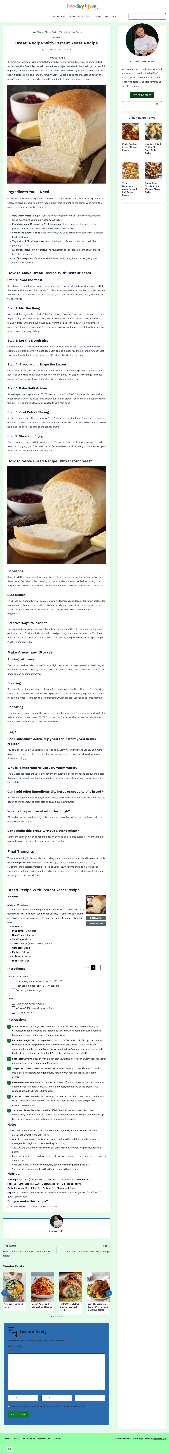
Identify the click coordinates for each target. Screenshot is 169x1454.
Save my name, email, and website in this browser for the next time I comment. (48, 1406)
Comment (15, 1356)
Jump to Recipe (56, 57)
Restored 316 (159, 1438)
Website (80, 1398)
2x (98, 967)
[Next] (109, 1293)
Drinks (88, 16)
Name (13, 1398)
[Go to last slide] (4, 1293)
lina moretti (49, 49)
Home (56, 16)
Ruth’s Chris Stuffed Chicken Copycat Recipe (69, 1307)
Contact (97, 16)
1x (93, 967)
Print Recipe (96, 923)
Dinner (81, 16)
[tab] (51, 1316)
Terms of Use (44, 1438)
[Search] (157, 104)
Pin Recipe (96, 918)
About (64, 16)
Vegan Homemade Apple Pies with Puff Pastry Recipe (129, 189)
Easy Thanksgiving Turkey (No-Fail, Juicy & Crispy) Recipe (98, 1307)
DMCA (16, 1438)
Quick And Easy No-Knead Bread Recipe (88, 1249)
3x (103, 967)
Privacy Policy (110, 16)
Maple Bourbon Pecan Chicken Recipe (129, 147)
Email (46, 1398)
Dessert (72, 16)
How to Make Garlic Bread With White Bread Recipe (26, 1251)
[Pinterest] (9, 1449)
